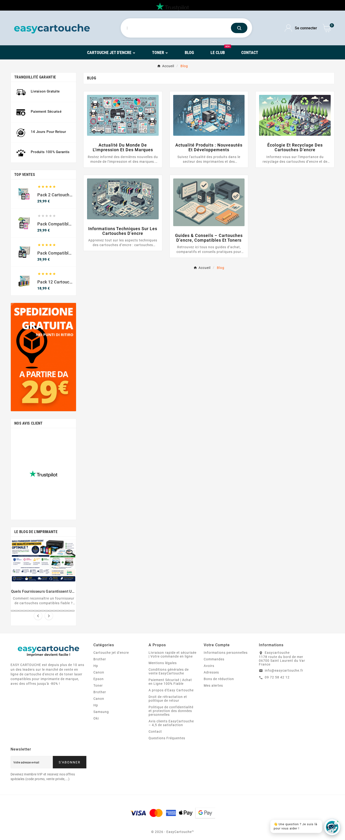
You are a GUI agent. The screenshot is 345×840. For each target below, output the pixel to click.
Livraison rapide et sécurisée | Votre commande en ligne (172, 654)
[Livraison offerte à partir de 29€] (43, 357)
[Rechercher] (239, 28)
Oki (96, 718)
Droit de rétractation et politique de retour (168, 698)
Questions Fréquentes (167, 738)
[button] (13, 611)
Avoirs (209, 666)
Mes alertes (213, 685)
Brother (99, 659)
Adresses (211, 672)
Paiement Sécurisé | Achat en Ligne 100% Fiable (170, 681)
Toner (98, 685)
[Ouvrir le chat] (332, 827)
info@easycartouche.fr (284, 670)
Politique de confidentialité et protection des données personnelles (171, 710)
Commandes (214, 659)
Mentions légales (163, 663)
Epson (98, 679)
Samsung (101, 712)
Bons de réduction (219, 679)
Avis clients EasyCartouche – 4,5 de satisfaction (171, 723)
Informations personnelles (226, 652)
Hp (95, 666)
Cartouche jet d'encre (111, 652)
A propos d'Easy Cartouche (171, 690)
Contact (155, 731)
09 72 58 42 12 (277, 677)
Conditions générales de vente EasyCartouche (169, 671)
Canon (98, 672)
